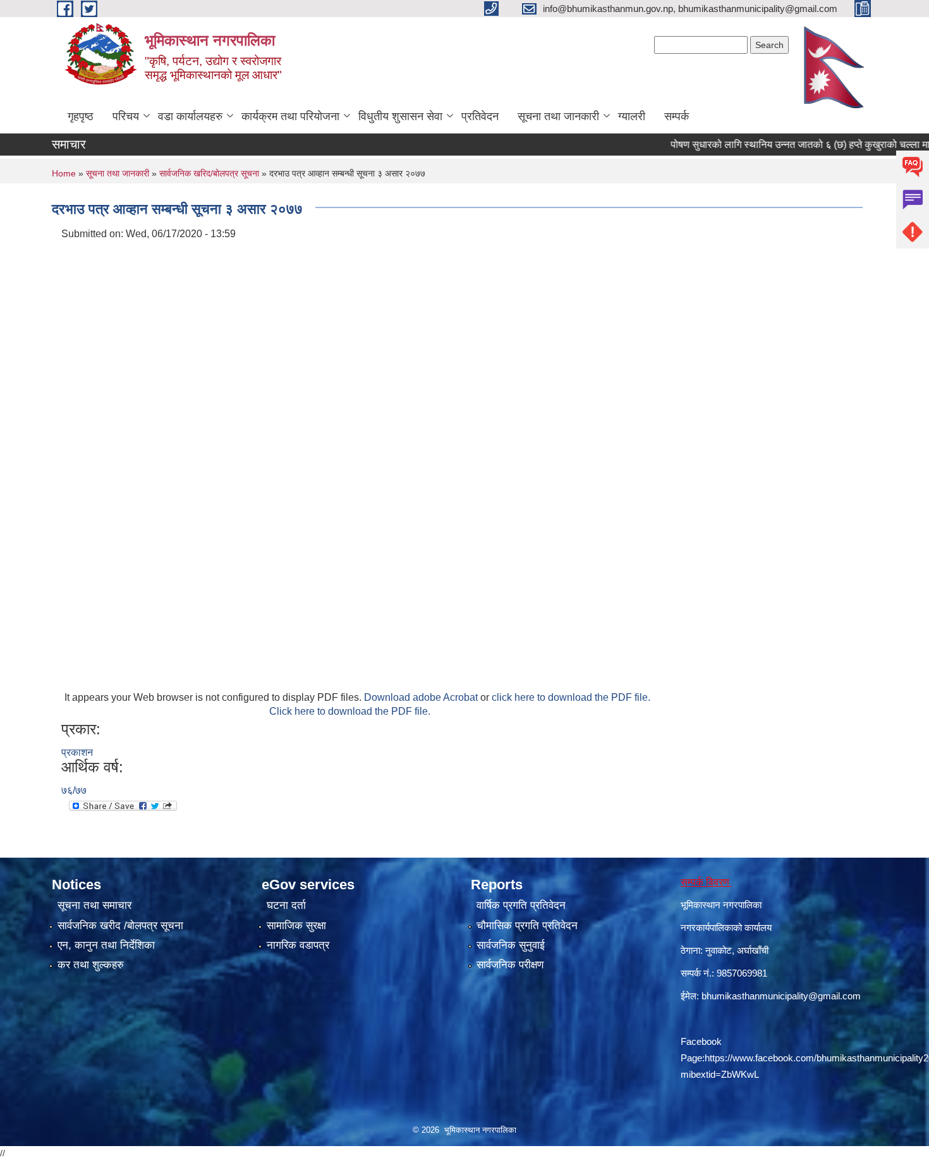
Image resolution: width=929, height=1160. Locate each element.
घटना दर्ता (286, 905)
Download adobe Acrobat (422, 697)
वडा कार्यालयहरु (190, 116)
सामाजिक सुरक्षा (296, 926)
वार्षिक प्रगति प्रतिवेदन (521, 905)
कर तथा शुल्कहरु (91, 965)
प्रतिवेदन (480, 116)
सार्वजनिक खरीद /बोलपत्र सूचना (120, 926)
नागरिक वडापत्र (298, 945)
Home (64, 173)
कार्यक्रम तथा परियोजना (290, 116)
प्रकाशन (77, 752)
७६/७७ (74, 790)
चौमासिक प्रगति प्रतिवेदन (527, 926)
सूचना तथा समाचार (94, 905)
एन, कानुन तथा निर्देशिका (106, 945)
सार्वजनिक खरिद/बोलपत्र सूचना (209, 173)
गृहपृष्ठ (81, 116)
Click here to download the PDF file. (349, 711)
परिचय (125, 116)
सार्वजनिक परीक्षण (510, 965)
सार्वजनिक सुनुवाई (511, 945)
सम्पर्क (676, 116)
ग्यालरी (631, 116)
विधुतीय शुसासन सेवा (400, 116)
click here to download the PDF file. (571, 697)
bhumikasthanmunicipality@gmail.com (781, 995)
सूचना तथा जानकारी (558, 116)
